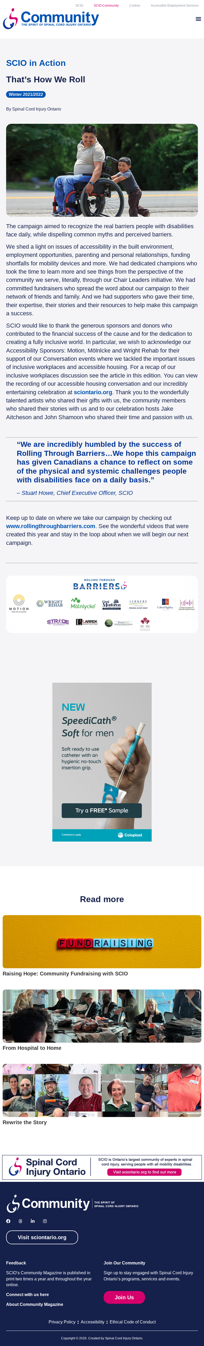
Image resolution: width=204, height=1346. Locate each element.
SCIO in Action (36, 63)
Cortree (134, 5)
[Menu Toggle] (198, 19)
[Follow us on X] (20, 1221)
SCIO (79, 5)
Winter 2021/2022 (26, 94)
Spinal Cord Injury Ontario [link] (123, 1338)
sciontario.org (93, 392)
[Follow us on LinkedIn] (33, 1221)
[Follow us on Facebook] (8, 1221)
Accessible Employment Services (175, 5)
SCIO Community (106, 5)
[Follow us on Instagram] (45, 1221)
